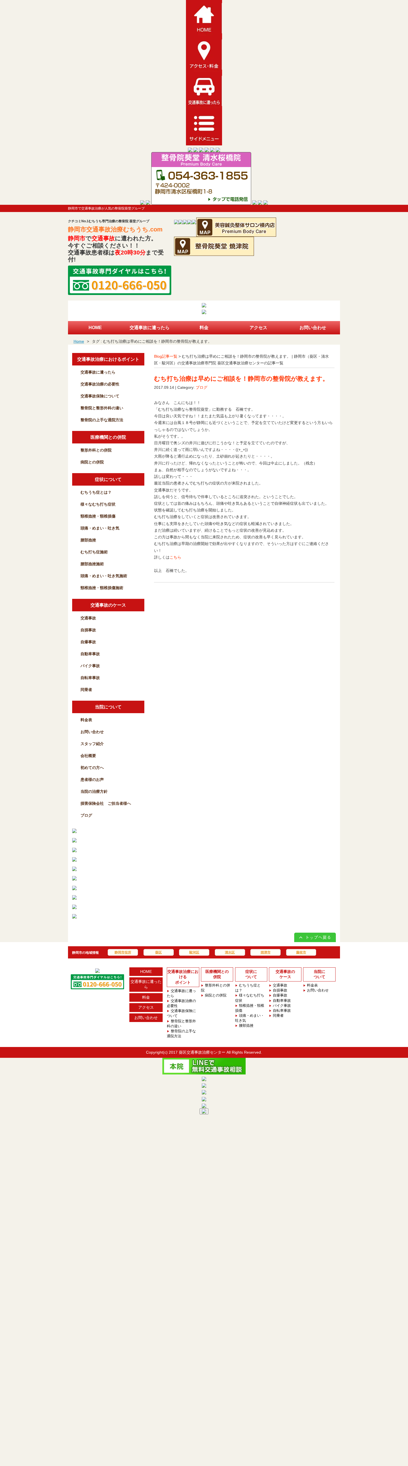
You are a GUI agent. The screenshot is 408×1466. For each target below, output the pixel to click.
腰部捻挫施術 (92, 564)
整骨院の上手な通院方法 (101, 420)
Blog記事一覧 (165, 356)
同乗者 (86, 689)
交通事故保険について (99, 396)
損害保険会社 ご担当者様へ (105, 803)
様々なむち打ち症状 (97, 504)
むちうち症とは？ (96, 492)
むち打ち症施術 (94, 552)
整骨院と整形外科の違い (101, 408)
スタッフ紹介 (92, 743)
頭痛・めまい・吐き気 (99, 528)
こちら (175, 557)
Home (79, 341)
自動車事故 (90, 654)
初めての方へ (92, 767)
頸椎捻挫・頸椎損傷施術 (101, 588)
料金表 (86, 720)
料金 (146, 997)
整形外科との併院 (96, 450)
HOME (146, 971)
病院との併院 (92, 462)
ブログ (201, 387)
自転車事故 (90, 677)
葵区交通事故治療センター (202, 1052)
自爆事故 (88, 642)
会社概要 (88, 755)
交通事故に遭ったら (97, 372)
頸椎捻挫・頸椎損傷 (97, 516)
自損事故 (88, 630)
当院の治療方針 (94, 791)
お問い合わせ (92, 732)
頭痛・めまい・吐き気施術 (103, 576)
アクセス (146, 1007)
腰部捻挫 (88, 540)
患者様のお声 (92, 779)
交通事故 (88, 618)
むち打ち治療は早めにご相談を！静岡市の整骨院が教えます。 (241, 378)
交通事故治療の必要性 (99, 384)
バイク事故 (90, 665)
